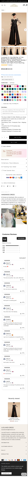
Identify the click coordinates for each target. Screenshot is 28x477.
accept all (6, 473)
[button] (6, 65)
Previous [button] (2, 29)
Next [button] (25, 29)
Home (2, 10)
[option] (14, 29)
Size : (7, 76)
